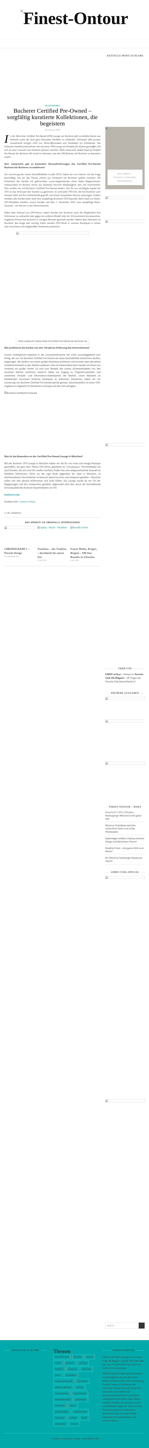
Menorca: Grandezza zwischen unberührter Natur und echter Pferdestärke (120, 990)
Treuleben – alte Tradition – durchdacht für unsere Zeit (52, 552)
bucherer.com (12, 494)
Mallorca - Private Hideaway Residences (125, 339)
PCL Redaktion (14, 513)
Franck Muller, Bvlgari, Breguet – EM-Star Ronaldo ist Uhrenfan (83, 552)
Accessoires (52, 105)
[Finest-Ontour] (74, 23)
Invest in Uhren (27, 501)
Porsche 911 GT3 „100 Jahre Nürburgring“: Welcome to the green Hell (123, 977)
